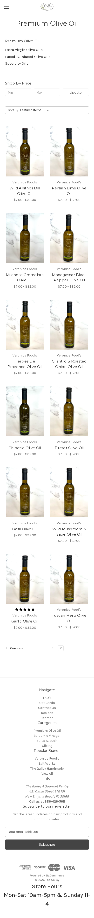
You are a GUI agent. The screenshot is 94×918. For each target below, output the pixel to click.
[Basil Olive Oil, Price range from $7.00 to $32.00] (25, 492)
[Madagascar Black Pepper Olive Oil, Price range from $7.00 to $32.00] (69, 238)
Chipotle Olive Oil (24, 448)
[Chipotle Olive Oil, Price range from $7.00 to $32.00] (25, 411)
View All (47, 774)
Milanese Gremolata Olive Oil (25, 277)
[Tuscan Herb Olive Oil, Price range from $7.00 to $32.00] (69, 579)
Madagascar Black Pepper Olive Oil (69, 277)
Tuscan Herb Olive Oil (69, 618)
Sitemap (47, 718)
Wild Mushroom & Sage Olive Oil (69, 532)
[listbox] (36, 110)
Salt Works (47, 763)
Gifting (47, 746)
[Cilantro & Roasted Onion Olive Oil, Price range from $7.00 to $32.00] (69, 325)
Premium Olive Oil (47, 731)
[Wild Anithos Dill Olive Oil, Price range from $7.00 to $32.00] (25, 151)
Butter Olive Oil (69, 448)
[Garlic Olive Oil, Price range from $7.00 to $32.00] (25, 579)
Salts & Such (47, 741)
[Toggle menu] (6, 6)
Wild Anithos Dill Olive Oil (24, 191)
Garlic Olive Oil (24, 621)
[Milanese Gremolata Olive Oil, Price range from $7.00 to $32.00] (25, 238)
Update (76, 92)
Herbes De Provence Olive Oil (24, 364)
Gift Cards (47, 703)
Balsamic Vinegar (47, 736)
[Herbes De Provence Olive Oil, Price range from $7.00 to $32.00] (25, 325)
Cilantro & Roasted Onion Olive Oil (69, 364)
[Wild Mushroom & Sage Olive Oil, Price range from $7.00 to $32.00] (69, 492)
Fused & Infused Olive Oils (28, 56)
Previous (16, 648)
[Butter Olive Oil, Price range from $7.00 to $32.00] (69, 411)
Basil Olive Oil (24, 529)
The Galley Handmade (47, 769)
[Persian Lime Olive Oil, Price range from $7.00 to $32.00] (69, 151)
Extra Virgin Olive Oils (24, 50)
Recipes (47, 713)
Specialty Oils (16, 63)
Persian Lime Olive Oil (69, 191)
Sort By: (13, 110)
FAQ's (47, 698)
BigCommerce (55, 875)
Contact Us (47, 708)
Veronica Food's (47, 758)
